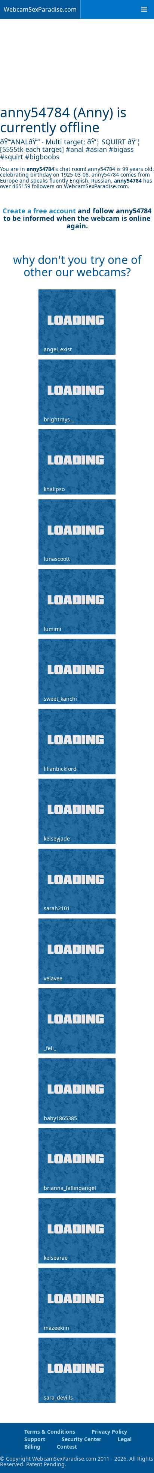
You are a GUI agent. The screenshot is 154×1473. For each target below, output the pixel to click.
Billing (32, 1446)
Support (34, 1439)
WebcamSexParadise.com (40, 9)
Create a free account (39, 210)
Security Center (81, 1439)
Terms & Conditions (49, 1431)
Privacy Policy (109, 1431)
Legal (125, 1439)
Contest (67, 1446)
